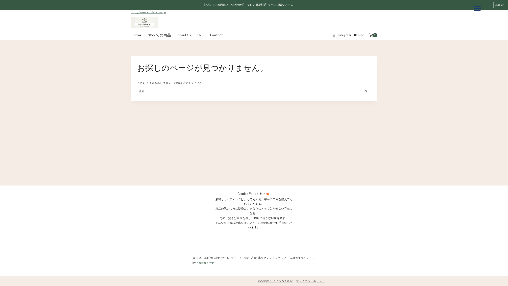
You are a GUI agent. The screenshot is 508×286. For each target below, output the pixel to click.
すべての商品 (159, 35)
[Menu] (477, 8)
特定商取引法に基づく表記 (275, 281)
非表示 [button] (499, 5)
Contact (216, 35)
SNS (200, 35)
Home (138, 35)
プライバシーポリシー (310, 281)
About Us (184, 35)
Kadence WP (205, 263)
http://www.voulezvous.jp (148, 12)
